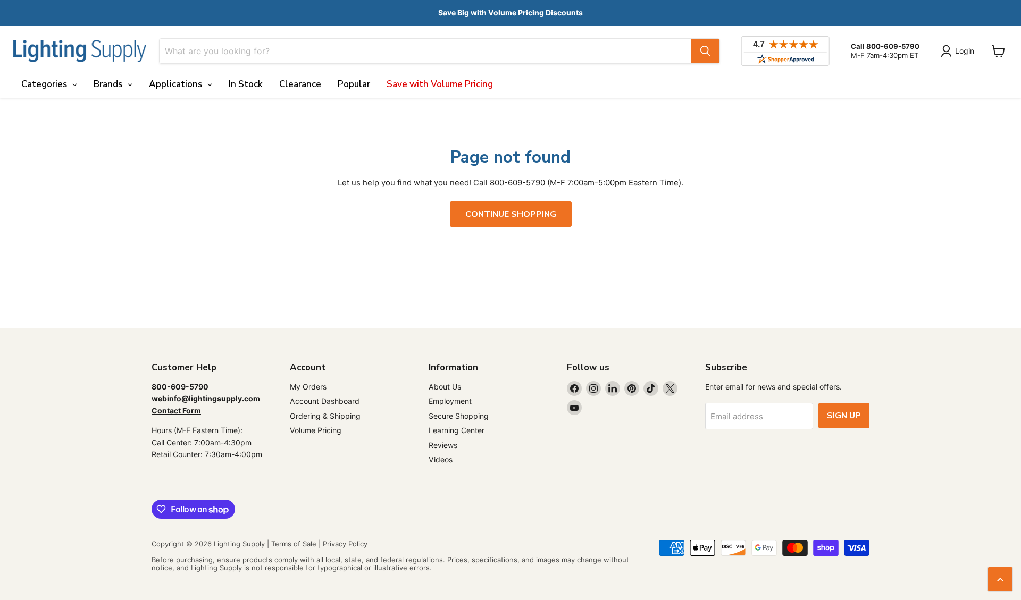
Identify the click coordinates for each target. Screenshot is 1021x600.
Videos (441, 459)
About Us (445, 386)
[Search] (705, 51)
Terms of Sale (293, 543)
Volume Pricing (315, 430)
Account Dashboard (324, 400)
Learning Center (456, 430)
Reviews (443, 445)
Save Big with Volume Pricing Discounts (510, 12)
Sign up (844, 415)
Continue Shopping (510, 214)
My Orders (308, 386)
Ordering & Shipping (325, 415)
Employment (450, 400)
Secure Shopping (459, 415)
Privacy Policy (345, 543)
